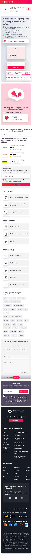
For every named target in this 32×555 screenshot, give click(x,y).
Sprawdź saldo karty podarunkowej (20, 457)
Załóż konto (16, 420)
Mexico (28, 473)
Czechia (16, 470)
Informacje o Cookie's (6, 448)
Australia (16, 467)
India (15, 473)
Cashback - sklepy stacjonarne (19, 439)
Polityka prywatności (6, 443)
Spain (4, 476)
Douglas (20, 135)
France (28, 470)
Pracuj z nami (18, 448)
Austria (28, 467)
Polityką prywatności (15, 181)
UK (26, 476)
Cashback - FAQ (18, 435)
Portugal (16, 476)
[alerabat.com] (7, 2)
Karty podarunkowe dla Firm (21, 452)
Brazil (4, 470)
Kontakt (5, 452)
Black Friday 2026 (19, 445)
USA (4, 479)
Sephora (5, 135)
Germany (5, 473)
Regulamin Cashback (6, 439)
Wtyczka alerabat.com (20, 432)
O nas (4, 432)
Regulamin (6, 435)
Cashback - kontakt (19, 442)
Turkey (4, 467)
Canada (16, 479)
